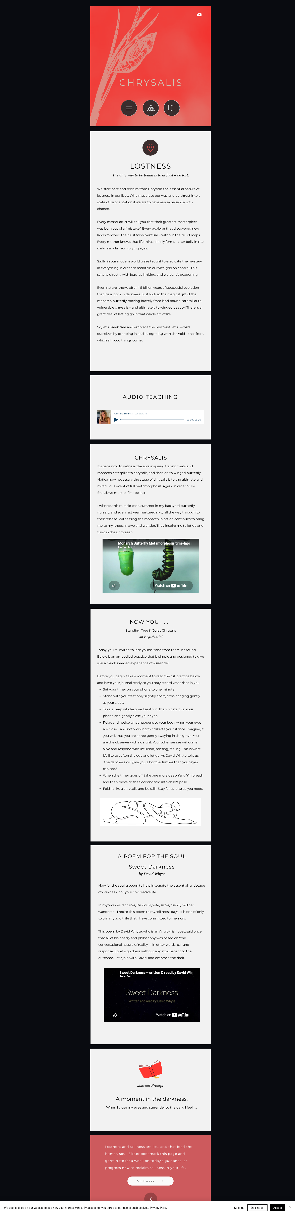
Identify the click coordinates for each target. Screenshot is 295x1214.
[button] (129, 108)
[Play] (116, 420)
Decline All (257, 1208)
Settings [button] (239, 1208)
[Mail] (199, 14)
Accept (277, 1208)
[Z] (150, 148)
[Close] (290, 1207)
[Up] (150, 1199)
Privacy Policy (158, 1208)
